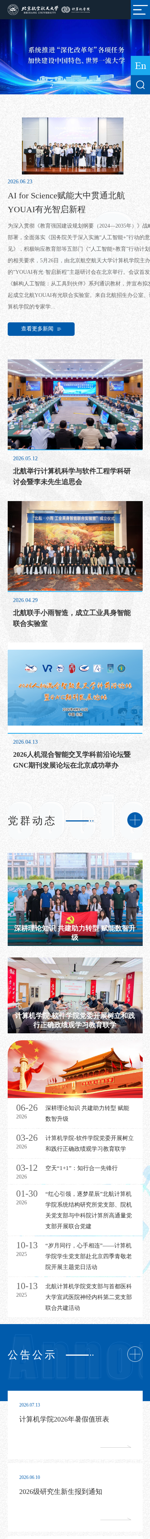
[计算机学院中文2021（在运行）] (50, 9)
